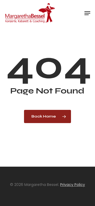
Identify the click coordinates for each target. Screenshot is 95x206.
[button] (87, 13)
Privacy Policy (72, 184)
